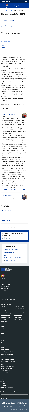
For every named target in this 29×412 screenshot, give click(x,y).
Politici (2, 295)
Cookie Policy (3, 381)
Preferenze (14, 409)
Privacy (1, 379)
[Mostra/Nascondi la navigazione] (1, 5)
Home (2, 10)
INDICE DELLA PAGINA (5, 41)
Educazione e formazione (20, 311)
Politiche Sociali (18, 315)
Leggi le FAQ (3, 364)
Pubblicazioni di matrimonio (6, 377)
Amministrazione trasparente (6, 372)
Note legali (2, 383)
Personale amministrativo (7, 293)
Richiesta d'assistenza (6, 370)
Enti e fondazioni (4, 288)
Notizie (2, 333)
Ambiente (3, 306)
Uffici (2, 297)
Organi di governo (5, 290)
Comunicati (10, 10)
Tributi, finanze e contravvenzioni (18, 318)
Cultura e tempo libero (6, 311)
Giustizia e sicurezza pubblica (7, 313)
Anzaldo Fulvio (7, 195)
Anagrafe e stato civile (20, 306)
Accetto (20, 409)
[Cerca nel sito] (25, 5)
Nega (25, 409)
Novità (6, 10)
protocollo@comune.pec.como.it (8, 361)
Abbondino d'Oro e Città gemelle (8, 299)
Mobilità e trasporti (5, 315)
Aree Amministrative (5, 284)
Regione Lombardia (6, 1)
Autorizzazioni (4, 308)
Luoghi (2, 340)
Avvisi (2, 329)
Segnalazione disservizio (6, 368)
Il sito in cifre (3, 385)
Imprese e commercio (19, 313)
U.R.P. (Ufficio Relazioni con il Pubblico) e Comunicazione (13, 219)
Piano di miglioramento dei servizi (7, 392)
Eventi (2, 342)
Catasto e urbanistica (19, 308)
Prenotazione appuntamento (7, 366)
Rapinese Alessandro (9, 114)
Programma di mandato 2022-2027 (14, 189)
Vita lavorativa (4, 321)
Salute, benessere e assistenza (5, 318)
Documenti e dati (5, 286)
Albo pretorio (3, 375)
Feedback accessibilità (5, 390)
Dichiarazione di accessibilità (6, 387)
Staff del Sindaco (6, 211)
